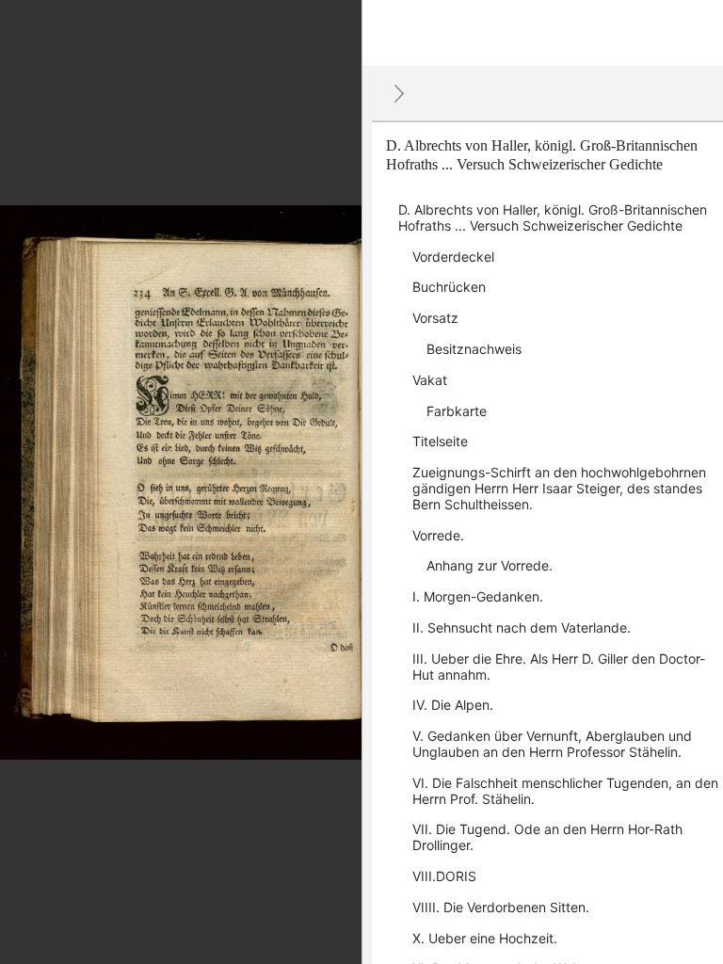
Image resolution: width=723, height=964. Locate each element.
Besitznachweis (474, 349)
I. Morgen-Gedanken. (477, 596)
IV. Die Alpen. (452, 705)
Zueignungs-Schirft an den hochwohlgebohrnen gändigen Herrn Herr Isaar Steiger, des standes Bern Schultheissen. (559, 488)
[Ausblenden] (399, 93)
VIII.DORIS (444, 876)
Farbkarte (456, 411)
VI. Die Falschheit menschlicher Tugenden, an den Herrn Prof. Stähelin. (565, 791)
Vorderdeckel (453, 257)
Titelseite (440, 441)
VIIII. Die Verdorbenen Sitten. (500, 907)
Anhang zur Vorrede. (489, 565)
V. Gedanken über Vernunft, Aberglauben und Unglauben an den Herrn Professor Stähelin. (552, 744)
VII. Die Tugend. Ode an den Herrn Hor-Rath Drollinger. (547, 837)
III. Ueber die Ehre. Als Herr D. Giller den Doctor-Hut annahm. (558, 667)
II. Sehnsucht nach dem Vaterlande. (521, 627)
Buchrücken (449, 287)
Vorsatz (435, 318)
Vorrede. (438, 535)
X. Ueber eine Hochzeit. (484, 938)
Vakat (429, 380)
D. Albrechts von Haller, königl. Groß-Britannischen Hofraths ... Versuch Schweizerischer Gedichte (552, 217)
